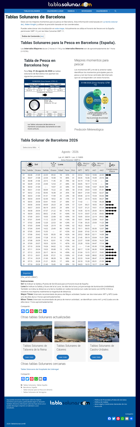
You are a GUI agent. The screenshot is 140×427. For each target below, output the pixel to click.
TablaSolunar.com (17, 424)
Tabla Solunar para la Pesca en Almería (37, 390)
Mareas (71, 11)
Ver (42, 36)
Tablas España (42, 385)
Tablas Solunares (32, 11)
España (34, 387)
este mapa (59, 28)
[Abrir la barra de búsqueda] (115, 11)
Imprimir (27, 273)
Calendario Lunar (55, 11)
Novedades (87, 11)
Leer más (29, 357)
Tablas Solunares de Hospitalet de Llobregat (40, 369)
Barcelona (27, 387)
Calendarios (102, 11)
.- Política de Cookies (100, 402)
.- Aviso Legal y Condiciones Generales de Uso (110, 404)
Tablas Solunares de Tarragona (34, 392)
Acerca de (98, 406)
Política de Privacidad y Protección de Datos (111, 400)
